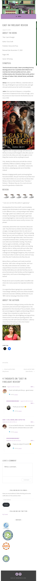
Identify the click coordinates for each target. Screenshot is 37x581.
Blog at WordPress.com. (18, 578)
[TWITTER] (16, 574)
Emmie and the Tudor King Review (9, 370)
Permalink (5, 362)
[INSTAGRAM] (20, 574)
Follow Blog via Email (18, 490)
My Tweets (5, 514)
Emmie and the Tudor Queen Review (29, 370)
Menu (19, 16)
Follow (6, 505)
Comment (26, 480)
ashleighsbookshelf (12, 401)
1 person (16, 394)
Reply (32, 386)
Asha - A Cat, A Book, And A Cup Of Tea (14, 420)
